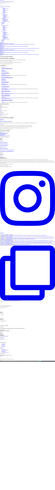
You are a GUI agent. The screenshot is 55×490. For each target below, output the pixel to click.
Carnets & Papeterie (5, 19)
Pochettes (4, 31)
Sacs (2, 13)
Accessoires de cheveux (6, 25)
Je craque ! (4, 70)
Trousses (4, 18)
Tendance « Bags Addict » (4, 148)
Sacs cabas (4, 34)
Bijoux (2, 7)
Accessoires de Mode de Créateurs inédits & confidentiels (7, 1)
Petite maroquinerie (5, 32)
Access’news (3, 40)
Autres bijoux (4, 30)
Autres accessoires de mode (6, 21)
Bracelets (4, 9)
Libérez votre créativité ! (3, 142)
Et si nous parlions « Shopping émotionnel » (7, 151)
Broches (4, 10)
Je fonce (1, 107)
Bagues (4, 8)
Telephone (1, 334)
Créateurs (2, 23)
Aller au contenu (2, 0)
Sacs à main (4, 15)
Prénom (1, 332)
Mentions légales (3, 349)
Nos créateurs (3, 344)
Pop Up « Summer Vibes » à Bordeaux (6, 121)
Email (1, 333)
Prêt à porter (4, 38)
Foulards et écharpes (5, 20)
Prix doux (2, 22)
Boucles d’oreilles (5, 27)
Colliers (4, 11)
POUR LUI (4, 29)
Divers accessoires (3, 36)
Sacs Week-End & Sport (6, 17)
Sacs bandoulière (5, 16)
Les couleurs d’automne (3, 145)
